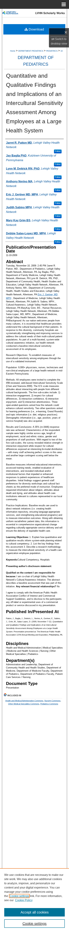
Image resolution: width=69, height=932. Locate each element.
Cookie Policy (24, 900)
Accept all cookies (35, 912)
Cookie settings (19, 895)
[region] (34, 900)
